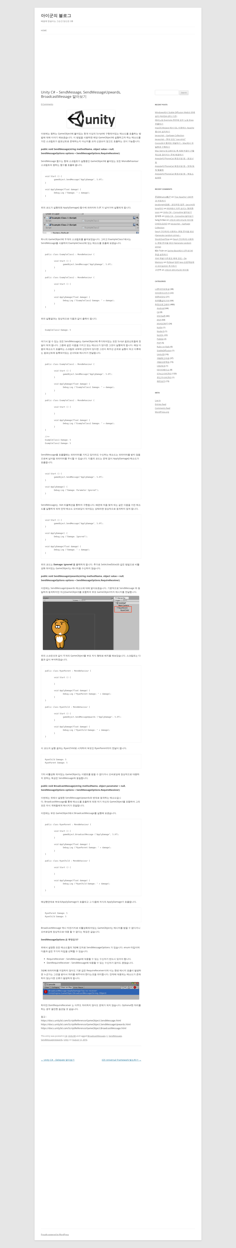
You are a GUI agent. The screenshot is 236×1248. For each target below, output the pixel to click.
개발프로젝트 (163, 362)
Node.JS (160, 331)
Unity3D (72, 1036)
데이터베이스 (163, 369)
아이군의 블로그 (56, 15)
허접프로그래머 (162, 304)
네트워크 (161, 365)
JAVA (159, 319)
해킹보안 (161, 381)
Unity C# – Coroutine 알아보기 (177, 212)
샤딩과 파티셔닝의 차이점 (181, 219)
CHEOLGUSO (161, 223)
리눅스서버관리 (164, 373)
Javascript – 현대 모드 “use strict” (170, 139)
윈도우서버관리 (164, 377)
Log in (158, 400)
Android (161, 308)
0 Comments (47, 104)
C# (66, 1036)
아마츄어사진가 (162, 292)
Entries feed (160, 404)
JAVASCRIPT (162, 323)
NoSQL (160, 335)
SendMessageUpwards (52, 1039)
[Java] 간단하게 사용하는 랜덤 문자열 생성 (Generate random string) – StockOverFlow (174, 235)
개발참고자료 (163, 358)
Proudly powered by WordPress (55, 1234)
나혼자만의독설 (162, 289)
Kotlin (159, 327)
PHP (159, 342)
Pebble (160, 339)
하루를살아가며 (162, 300)
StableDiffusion (164, 350)
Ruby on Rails (163, 346)
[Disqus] (91, 1102)
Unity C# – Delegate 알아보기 (57, 1059)
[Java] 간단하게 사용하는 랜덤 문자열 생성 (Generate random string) (174, 243)
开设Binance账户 (163, 196)
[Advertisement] (118, 62)
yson (157, 212)
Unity (66, 1039)
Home (44, 30)
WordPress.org (162, 412)
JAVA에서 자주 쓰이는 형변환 (180, 208)
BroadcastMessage (96, 1036)
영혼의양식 (160, 296)
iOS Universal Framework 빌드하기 (121, 1059)
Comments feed (162, 408)
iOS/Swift (161, 315)
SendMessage (115, 1036)
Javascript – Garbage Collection (169, 135)
